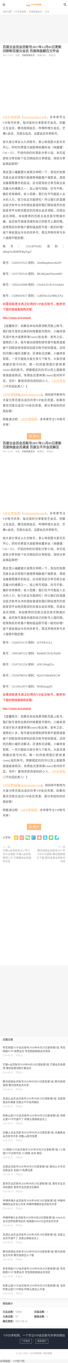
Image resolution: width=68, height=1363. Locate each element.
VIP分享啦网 (34, 4)
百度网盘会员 (35, 11)
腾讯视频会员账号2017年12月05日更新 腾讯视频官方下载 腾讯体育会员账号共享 (51, 856)
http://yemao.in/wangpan (17, 317)
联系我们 (42, 1341)
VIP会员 (26, 1341)
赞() (36, 436)
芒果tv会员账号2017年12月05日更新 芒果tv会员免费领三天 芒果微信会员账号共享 (17, 856)
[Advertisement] (34, 28)
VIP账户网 (18, 1361)
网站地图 (47, 1353)
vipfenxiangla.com (34, 117)
